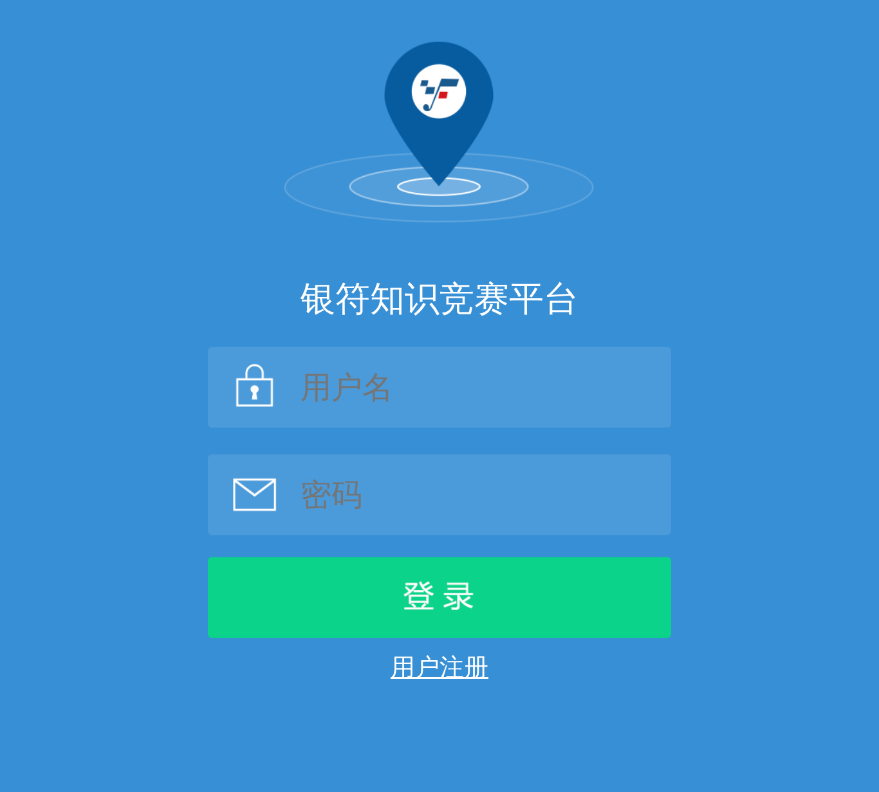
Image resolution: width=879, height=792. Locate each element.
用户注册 (439, 667)
